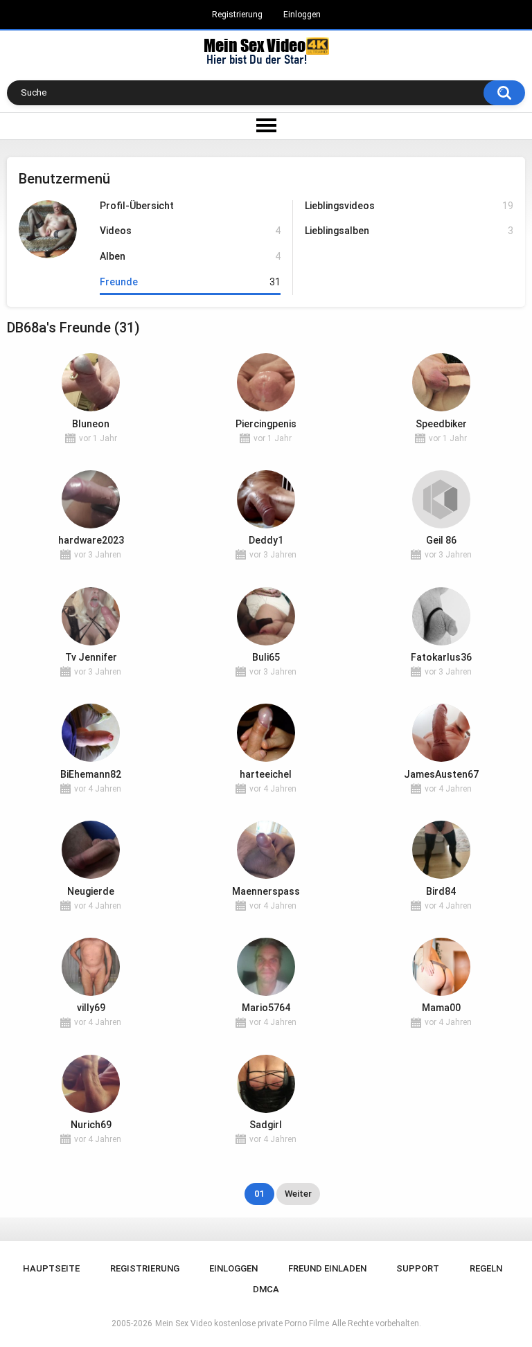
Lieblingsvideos (409, 205)
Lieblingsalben (409, 230)
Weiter (298, 1193)
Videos (190, 230)
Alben (190, 256)
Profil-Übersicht (137, 205)
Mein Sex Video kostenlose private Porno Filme (242, 1323)
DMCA (266, 1289)
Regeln (486, 1268)
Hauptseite (51, 1268)
